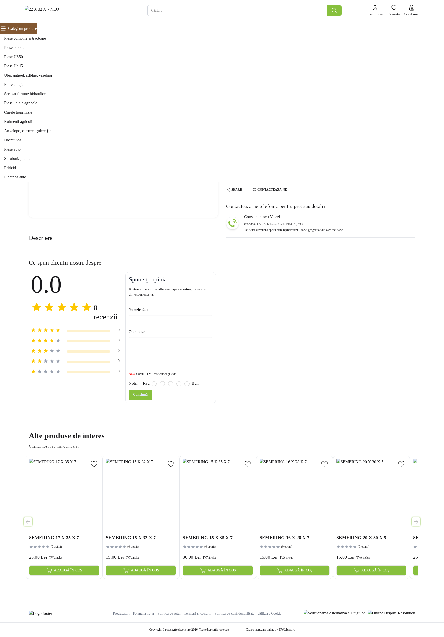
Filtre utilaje (13, 84)
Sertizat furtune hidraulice (25, 93)
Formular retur (143, 613)
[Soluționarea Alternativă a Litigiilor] (334, 613)
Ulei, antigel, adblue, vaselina (28, 75)
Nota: (133, 383)
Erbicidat (11, 167)
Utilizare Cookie (269, 613)
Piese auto (12, 149)
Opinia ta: (137, 332)
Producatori (121, 613)
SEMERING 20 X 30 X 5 (361, 537)
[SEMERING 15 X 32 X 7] (141, 494)
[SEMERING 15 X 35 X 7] (218, 494)
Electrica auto (15, 177)
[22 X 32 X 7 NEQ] (73, 10)
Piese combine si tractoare (25, 38)
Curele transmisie (18, 112)
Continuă (140, 394)
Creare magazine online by (270, 629)
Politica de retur (169, 613)
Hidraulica (12, 140)
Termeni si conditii (197, 613)
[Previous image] (28, 521)
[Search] (334, 10)
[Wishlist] (94, 464)
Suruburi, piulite (17, 158)
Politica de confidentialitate (234, 613)
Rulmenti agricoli (18, 121)
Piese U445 (13, 66)
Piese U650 (13, 56)
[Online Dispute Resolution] (391, 613)
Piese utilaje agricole (20, 103)
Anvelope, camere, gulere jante (29, 130)
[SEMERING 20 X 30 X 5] (371, 494)
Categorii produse (22, 28)
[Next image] (416, 521)
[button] (411, 11)
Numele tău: (138, 310)
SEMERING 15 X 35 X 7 (208, 537)
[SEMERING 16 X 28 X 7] (295, 494)
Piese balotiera (15, 47)
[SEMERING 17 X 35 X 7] (64, 494)
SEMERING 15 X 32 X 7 (131, 537)
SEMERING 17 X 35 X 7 (54, 537)
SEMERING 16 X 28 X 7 (284, 537)
